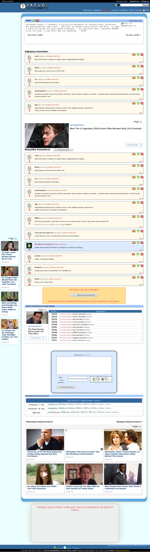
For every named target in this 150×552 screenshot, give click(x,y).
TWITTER (68, 548)
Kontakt (138, 10)
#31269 (101, 412)
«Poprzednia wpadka (35, 35)
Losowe (114, 10)
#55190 (79, 404)
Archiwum (123, 10)
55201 (54, 327)
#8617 (92, 412)
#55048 (71, 408)
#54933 (108, 408)
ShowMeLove (40, 244)
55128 (54, 322)
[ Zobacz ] (68, 224)
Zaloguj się (145, 1)
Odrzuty (106, 10)
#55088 (94, 408)
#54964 (101, 408)
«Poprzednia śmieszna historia (39, 422)
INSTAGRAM (59, 548)
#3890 (65, 412)
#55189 (71, 404)
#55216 (108, 404)
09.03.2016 (133, 21)
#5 (52, 224)
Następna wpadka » (133, 35)
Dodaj (131, 10)
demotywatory (54, 550)
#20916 (75, 412)
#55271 (87, 408)
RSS (147, 10)
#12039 (54, 412)
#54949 (52, 408)
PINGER (77, 548)
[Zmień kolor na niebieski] (113, 5)
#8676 (84, 412)
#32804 (115, 412)
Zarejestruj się (134, 1)
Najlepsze (98, 10)
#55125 (62, 404)
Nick (60, 377)
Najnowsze (87, 10)
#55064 (79, 408)
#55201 (52, 404)
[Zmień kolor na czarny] (118, 5)
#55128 (101, 404)
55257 (54, 338)
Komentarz (82, 355)
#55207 (94, 404)
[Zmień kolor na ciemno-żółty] (116, 5)
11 (129, 26)
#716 (108, 412)
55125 (54, 314)
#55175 (87, 404)
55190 (54, 325)
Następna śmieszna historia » (129, 422)
